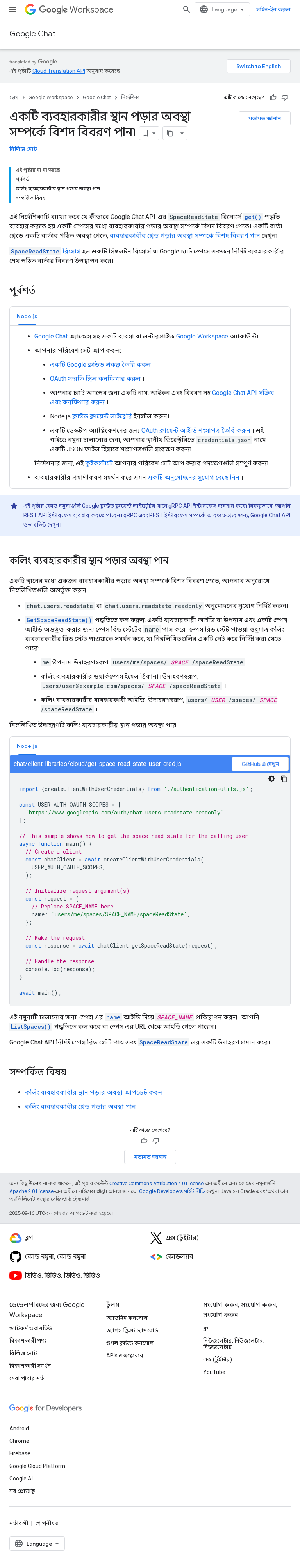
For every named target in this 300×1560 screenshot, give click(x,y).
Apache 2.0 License (31, 1191)
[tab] (27, 316)
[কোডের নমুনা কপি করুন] (284, 779)
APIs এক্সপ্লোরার (124, 1355)
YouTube (214, 1372)
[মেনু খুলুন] (12, 9)
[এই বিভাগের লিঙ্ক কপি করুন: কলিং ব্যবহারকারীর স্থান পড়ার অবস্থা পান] (176, 561)
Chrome (19, 1441)
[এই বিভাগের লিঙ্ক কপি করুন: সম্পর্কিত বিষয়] (74, 1073)
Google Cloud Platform (37, 1466)
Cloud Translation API (58, 71)
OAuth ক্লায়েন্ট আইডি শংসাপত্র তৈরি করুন (195, 430)
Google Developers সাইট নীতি (172, 1191)
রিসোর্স (45, 251)
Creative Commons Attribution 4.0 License (156, 1183)
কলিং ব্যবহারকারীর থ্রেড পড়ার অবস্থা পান (80, 1106)
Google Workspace (51, 97)
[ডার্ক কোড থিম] (271, 779)
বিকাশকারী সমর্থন (30, 1366)
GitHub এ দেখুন (260, 763)
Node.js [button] (27, 316)
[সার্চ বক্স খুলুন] (186, 9)
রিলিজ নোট (23, 149)
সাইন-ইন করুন (273, 9)
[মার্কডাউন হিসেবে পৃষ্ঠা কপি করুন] (170, 133)
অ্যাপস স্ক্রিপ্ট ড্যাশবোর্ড (132, 1330)
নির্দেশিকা (130, 97)
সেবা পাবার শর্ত (26, 1378)
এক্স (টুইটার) (217, 1359)
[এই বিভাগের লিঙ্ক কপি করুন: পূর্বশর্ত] (46, 291)
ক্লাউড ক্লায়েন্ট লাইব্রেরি (102, 416)
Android (19, 1428)
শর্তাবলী (18, 1523)
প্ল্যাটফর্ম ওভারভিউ (30, 1328)
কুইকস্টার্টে (99, 463)
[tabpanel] (150, 407)
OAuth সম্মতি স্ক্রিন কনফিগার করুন (95, 378)
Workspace (92, 9)
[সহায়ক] (273, 97)
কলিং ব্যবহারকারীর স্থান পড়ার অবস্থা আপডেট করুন (94, 1092)
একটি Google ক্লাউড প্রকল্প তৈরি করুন (100, 364)
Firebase (19, 1453)
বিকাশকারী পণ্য (27, 1340)
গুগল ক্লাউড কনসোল (130, 1343)
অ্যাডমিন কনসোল (127, 1318)
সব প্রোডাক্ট (22, 1491)
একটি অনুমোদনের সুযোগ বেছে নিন (193, 477)
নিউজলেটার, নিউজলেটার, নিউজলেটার (233, 1343)
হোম (13, 97)
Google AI (21, 1478)
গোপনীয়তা (48, 1523)
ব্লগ (206, 1328)
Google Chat (32, 34)
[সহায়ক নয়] (285, 97)
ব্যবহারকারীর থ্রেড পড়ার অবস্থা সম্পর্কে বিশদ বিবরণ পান (185, 235)
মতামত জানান (264, 118)
